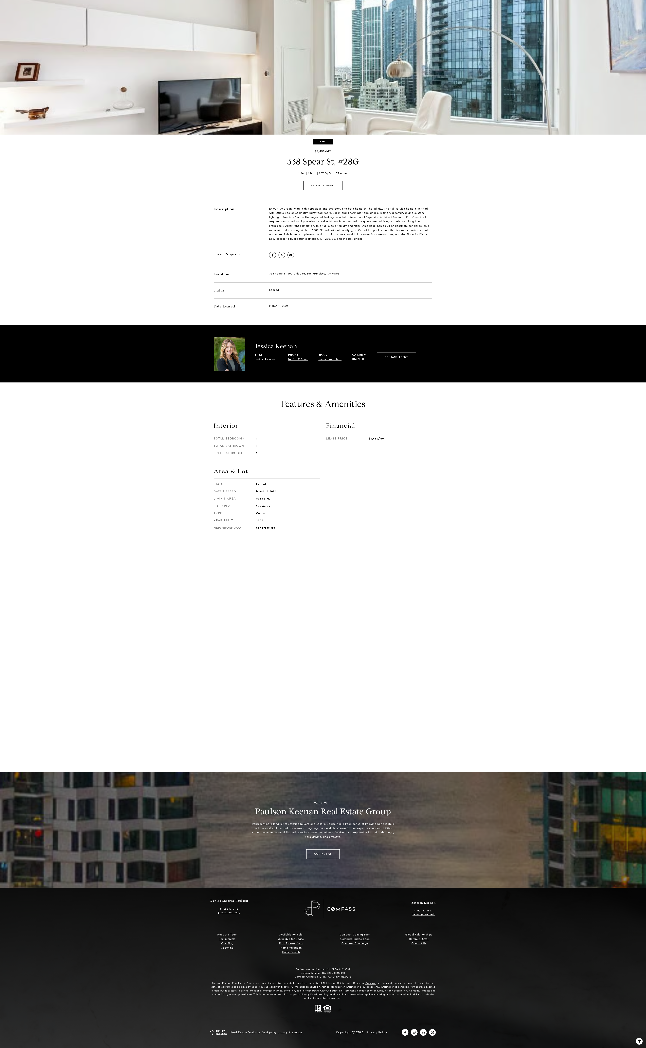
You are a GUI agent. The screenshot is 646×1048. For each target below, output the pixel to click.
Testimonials (227, 939)
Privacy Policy (376, 1032)
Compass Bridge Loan (355, 939)
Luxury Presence (290, 1032)
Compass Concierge (355, 943)
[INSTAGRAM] (414, 1032)
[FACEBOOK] (405, 1032)
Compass (370, 983)
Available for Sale (291, 934)
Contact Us (418, 943)
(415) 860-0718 (229, 909)
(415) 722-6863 (298, 359)
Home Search (291, 952)
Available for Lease (291, 939)
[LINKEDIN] (423, 1032)
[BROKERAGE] (432, 1032)
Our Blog (227, 943)
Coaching (227, 947)
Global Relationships (418, 934)
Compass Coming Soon (355, 934)
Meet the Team (227, 934)
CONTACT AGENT (396, 357)
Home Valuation (291, 947)
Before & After (419, 939)
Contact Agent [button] (323, 185)
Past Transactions (291, 943)
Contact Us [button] (323, 854)
